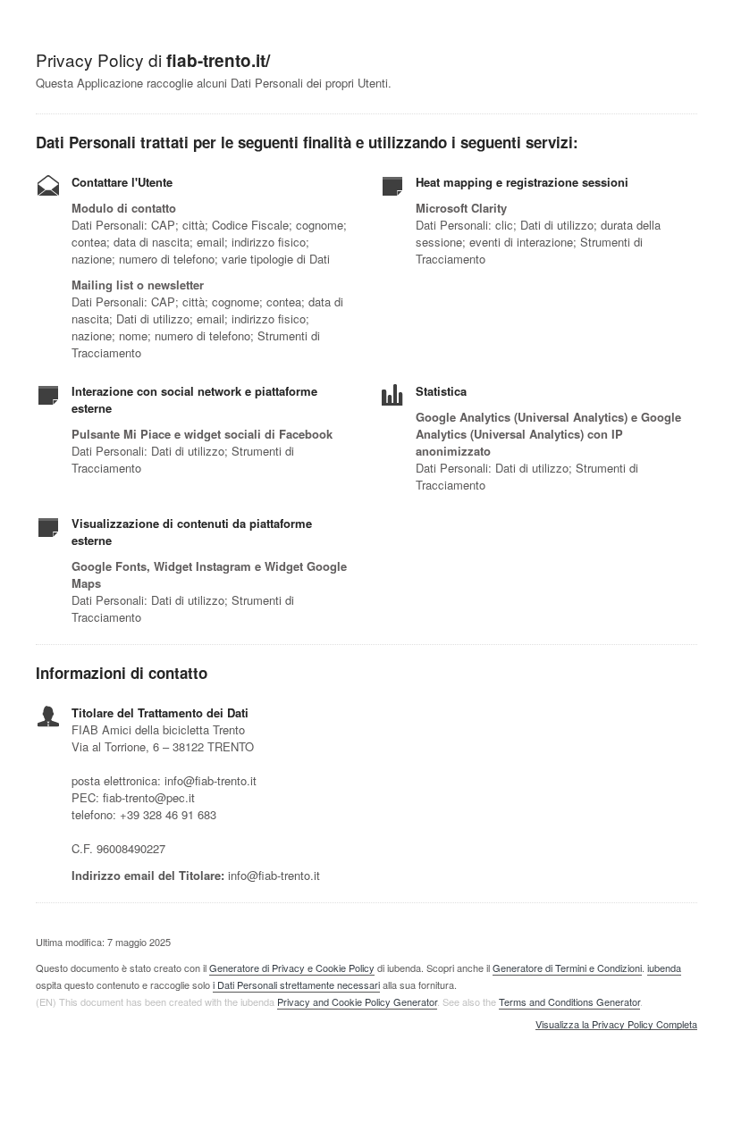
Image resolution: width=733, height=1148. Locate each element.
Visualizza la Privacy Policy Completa (616, 1024)
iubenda (664, 967)
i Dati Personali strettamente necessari (296, 984)
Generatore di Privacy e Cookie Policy (292, 967)
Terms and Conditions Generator (569, 1001)
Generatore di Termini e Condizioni (567, 967)
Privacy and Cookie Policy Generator (357, 1001)
